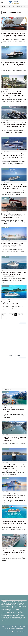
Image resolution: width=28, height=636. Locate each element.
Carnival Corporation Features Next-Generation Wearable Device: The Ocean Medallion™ (14, 274)
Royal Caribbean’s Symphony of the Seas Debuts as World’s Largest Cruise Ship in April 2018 (14, 215)
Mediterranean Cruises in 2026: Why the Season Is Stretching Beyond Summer (14, 552)
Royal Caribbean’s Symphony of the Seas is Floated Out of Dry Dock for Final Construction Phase (14, 35)
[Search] (26, 2)
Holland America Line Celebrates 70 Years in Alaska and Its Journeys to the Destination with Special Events (14, 124)
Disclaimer (22, 631)
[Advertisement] (14, 338)
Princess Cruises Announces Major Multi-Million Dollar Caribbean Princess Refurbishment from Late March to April (14, 156)
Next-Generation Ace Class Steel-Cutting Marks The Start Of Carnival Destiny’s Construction (14, 523)
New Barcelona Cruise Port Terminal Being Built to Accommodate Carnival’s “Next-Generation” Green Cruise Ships (14, 94)
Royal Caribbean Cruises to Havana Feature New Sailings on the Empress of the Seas (14, 245)
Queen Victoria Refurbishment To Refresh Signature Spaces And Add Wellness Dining (14, 466)
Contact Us (7, 631)
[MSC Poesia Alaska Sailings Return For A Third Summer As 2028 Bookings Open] (14, 427)
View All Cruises (11, 354)
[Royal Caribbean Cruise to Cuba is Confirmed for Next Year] (14, 291)
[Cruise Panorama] (14, 2)
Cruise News (5, 17)
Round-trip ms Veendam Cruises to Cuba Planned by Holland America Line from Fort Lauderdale (14, 64)
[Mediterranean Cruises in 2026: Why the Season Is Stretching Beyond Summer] (14, 540)
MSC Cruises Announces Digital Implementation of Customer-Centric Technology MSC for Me (15, 186)
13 (22, 314)
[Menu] (2, 2)
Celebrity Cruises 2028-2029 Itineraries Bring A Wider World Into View (13, 409)
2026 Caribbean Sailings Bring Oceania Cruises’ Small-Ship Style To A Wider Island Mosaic (14, 495)
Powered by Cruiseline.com (14, 355)
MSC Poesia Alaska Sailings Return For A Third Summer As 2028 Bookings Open (14, 438)
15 (2, 317)
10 (12, 314)
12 (18, 314)
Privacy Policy (15, 631)
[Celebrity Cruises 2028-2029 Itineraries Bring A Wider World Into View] (14, 398)
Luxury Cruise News (16, 6)
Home (10, 6)
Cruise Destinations (7, 535)
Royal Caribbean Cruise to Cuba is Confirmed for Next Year (13, 302)
